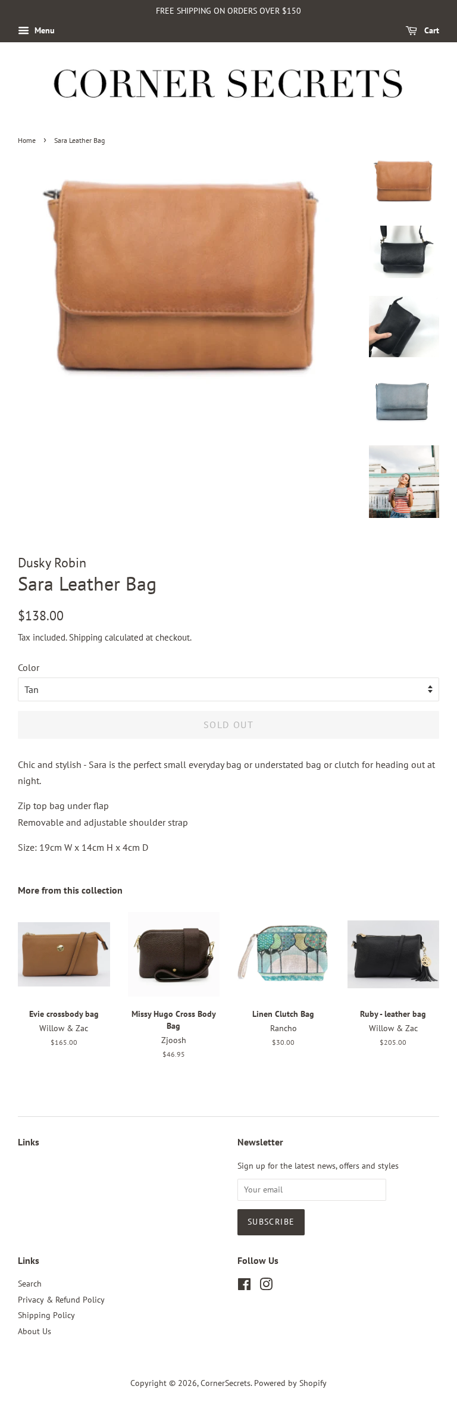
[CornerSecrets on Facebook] (244, 1286)
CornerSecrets (226, 1383)
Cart (430, 30)
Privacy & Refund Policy (61, 1299)
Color (28, 667)
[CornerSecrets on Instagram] (266, 1286)
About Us (34, 1331)
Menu (43, 30)
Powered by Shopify (290, 1383)
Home (27, 140)
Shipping (85, 637)
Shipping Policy (46, 1315)
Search (30, 1283)
